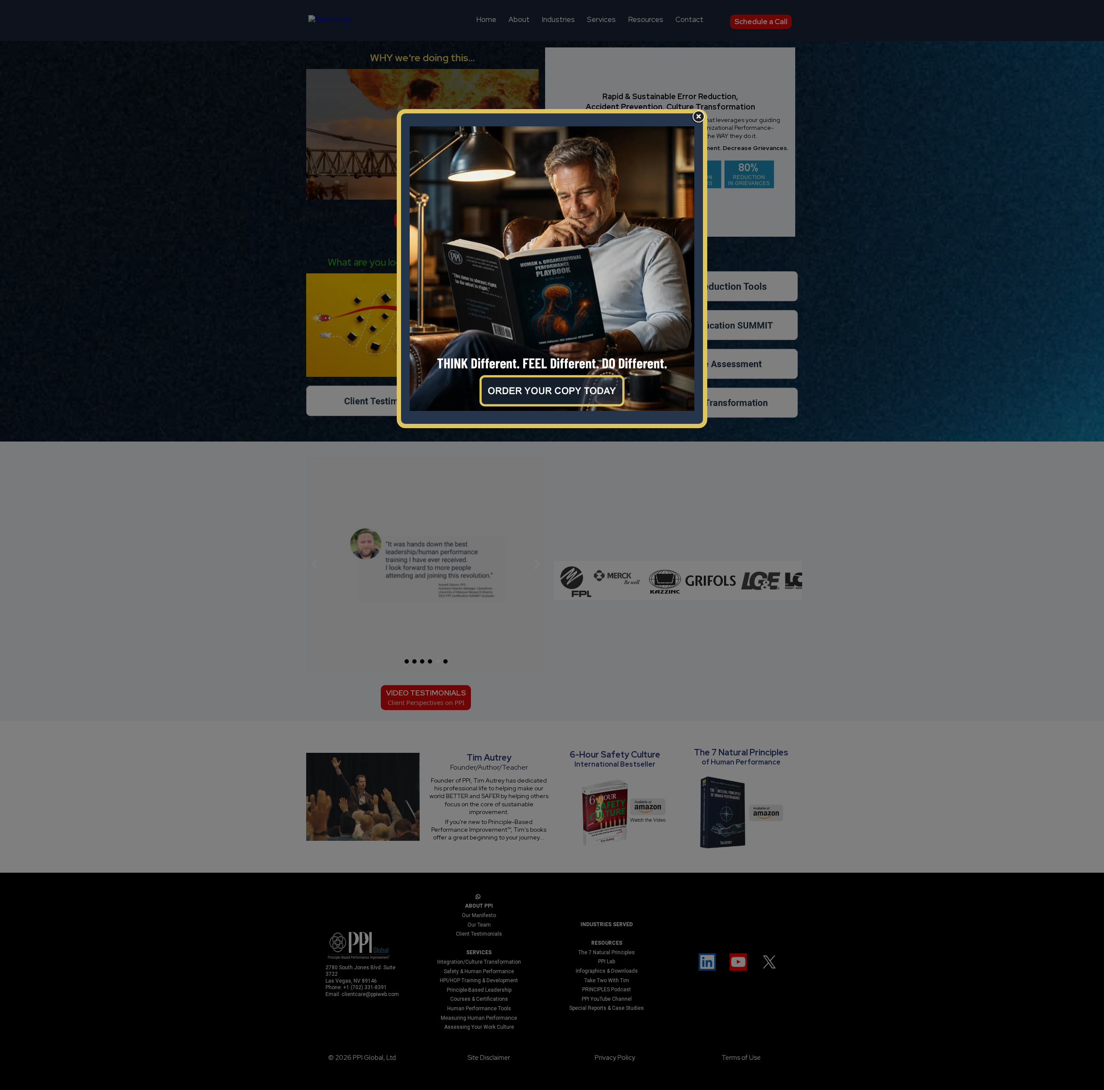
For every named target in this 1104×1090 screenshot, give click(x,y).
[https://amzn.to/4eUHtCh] (552, 268)
